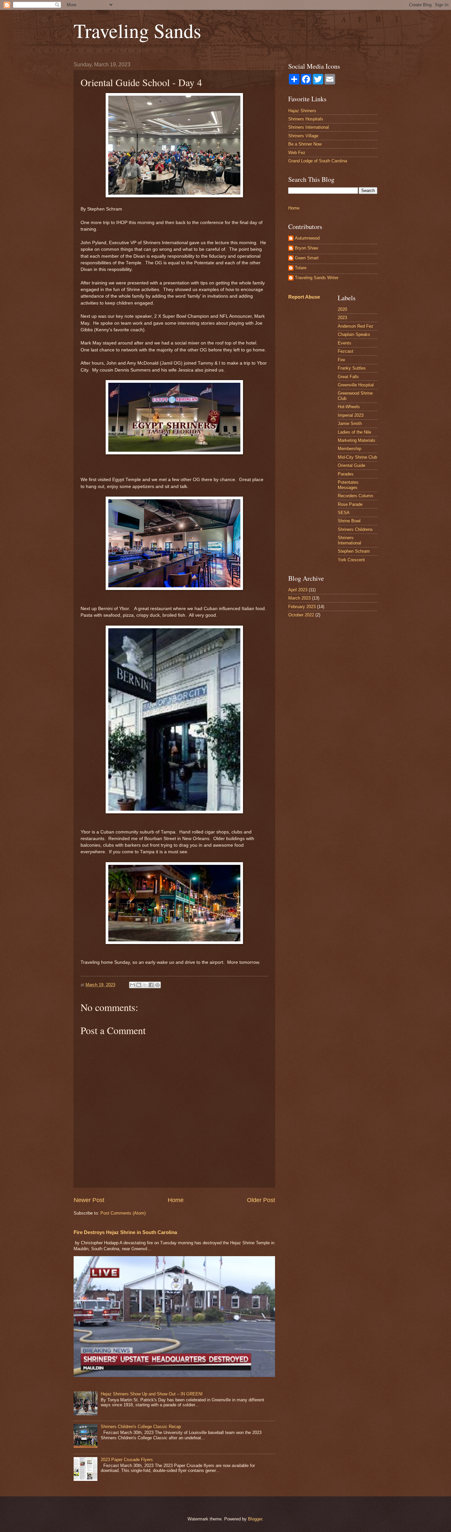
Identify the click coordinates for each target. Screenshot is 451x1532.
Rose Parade (350, 504)
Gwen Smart (307, 257)
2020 (342, 309)
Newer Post (89, 1200)
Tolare (300, 267)
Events (344, 343)
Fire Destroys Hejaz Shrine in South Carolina (125, 1232)
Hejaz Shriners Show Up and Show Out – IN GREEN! (152, 1393)
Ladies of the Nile (354, 432)
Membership (349, 448)
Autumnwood (307, 238)
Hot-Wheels (349, 406)
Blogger (255, 1518)
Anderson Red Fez (355, 326)
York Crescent (351, 559)
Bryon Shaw (306, 247)
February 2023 (302, 606)
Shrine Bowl (349, 520)
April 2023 (297, 589)
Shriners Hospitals (305, 118)
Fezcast (345, 351)
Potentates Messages (348, 485)
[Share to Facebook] (151, 985)
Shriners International (308, 127)
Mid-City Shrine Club (357, 457)
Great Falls (348, 376)
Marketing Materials (356, 440)
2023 (342, 317)
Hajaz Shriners (302, 110)
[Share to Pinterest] (157, 985)
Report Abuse (304, 297)
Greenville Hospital (356, 384)
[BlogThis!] (138, 985)
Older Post (261, 1200)
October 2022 (301, 614)
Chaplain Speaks (354, 334)
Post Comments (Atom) (123, 1213)
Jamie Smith (350, 423)
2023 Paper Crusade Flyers (127, 1459)
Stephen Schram (354, 551)
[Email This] (132, 985)
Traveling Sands (137, 30)
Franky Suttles (352, 368)
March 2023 (299, 598)
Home (176, 1200)
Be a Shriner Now (305, 144)
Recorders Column (355, 495)
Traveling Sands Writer (316, 277)
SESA (344, 512)
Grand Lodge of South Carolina (317, 160)
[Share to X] (145, 985)
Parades (346, 474)
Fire (341, 359)
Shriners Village (303, 135)
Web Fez (296, 152)
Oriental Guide (351, 465)
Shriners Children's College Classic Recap (141, 1426)
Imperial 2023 (351, 415)
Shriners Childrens (355, 529)
